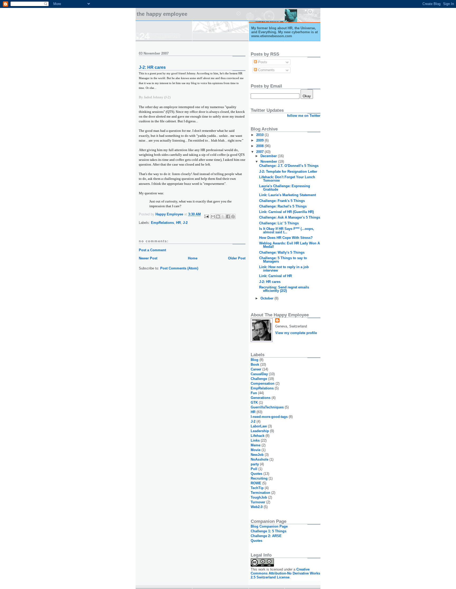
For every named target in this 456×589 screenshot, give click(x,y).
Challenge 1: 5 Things (268, 531)
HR (178, 223)
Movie (255, 450)
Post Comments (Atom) (179, 268)
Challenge (259, 379)
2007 (260, 152)
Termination (260, 493)
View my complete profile (296, 333)
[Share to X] (223, 216)
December (269, 156)
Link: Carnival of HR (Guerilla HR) (286, 212)
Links (255, 440)
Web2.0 (257, 507)
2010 (260, 135)
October (267, 298)
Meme (255, 445)
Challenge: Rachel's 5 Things (283, 206)
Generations (260, 398)
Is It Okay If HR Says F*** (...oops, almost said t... (286, 230)
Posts (262, 62)
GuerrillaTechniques (267, 407)
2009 (260, 140)
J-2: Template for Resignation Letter (288, 171)
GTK (254, 402)
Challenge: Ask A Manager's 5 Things (289, 217)
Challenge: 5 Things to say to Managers (283, 259)
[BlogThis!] (218, 216)
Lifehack (257, 436)
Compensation (262, 383)
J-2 (185, 223)
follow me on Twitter (303, 116)
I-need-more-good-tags (269, 417)
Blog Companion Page (269, 526)
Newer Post (148, 258)
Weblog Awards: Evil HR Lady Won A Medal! (289, 245)
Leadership (260, 431)
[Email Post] (206, 216)
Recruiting (259, 478)
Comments (266, 70)
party (255, 464)
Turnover (258, 502)
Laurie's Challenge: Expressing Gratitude (284, 187)
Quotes (256, 474)
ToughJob (259, 497)
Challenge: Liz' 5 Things (279, 223)
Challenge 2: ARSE (266, 536)
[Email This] (213, 216)
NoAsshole (259, 459)
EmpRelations (162, 223)
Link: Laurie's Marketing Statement (287, 195)
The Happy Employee (162, 14)
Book (255, 364)
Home (192, 258)
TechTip (257, 488)
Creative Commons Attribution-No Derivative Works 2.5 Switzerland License (285, 573)
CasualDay (259, 374)
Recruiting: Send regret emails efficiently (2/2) (284, 289)
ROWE (256, 483)
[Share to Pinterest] (233, 216)
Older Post (236, 258)
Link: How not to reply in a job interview (284, 268)
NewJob (257, 455)
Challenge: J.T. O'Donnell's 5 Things (289, 166)
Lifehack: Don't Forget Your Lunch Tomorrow (287, 178)
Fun (254, 393)
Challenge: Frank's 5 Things (282, 201)
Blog (254, 360)
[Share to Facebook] (228, 216)
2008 (260, 146)
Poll (254, 469)
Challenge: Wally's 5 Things (282, 252)
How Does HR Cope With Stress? (286, 238)
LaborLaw (259, 426)
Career (256, 369)
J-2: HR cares (270, 282)
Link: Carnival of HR (275, 276)
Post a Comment (152, 250)
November (269, 161)
